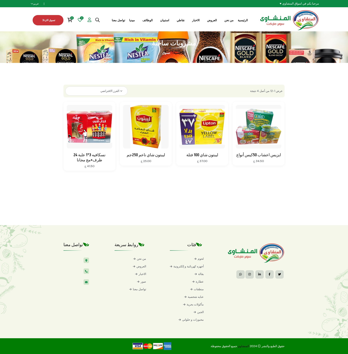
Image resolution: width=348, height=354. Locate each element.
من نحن (229, 20)
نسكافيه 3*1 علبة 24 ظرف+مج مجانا (89, 157)
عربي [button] (36, 3)
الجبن (200, 312)
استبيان (164, 20)
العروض (212, 20)
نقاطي (181, 20)
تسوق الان (50, 20)
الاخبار (196, 20)
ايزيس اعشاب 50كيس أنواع (258, 155)
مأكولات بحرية (195, 304)
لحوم (201, 259)
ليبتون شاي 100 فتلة (202, 155)
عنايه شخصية (196, 297)
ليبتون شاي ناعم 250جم (146, 155)
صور (143, 281)
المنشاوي (243, 346)
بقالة (201, 274)
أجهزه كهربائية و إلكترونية (188, 266)
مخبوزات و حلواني (193, 320)
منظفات (199, 289)
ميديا (132, 20)
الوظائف (147, 20)
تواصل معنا (118, 20)
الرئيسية (243, 20)
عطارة (200, 281)
